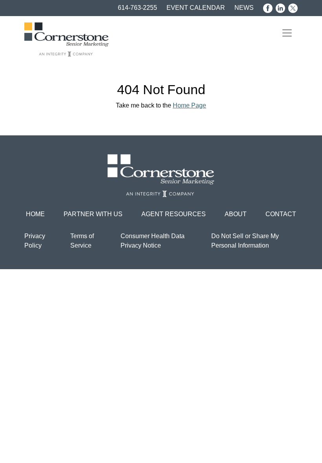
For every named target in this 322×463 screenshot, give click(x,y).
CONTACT (280, 214)
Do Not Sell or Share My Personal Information (245, 241)
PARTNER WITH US (93, 214)
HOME (35, 214)
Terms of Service (82, 241)
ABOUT (236, 214)
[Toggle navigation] (287, 33)
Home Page (189, 105)
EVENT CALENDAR (195, 7)
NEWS (244, 7)
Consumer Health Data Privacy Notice (153, 241)
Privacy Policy (34, 241)
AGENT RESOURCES (173, 214)
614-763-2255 (137, 7)
